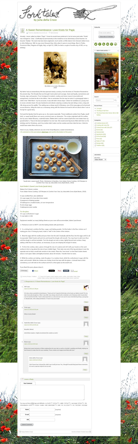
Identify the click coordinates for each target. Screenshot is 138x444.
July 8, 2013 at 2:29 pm (35, 360)
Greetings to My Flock (102, 110)
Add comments (54, 32)
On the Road (99, 136)
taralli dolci (76, 278)
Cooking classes (100, 123)
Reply (86, 302)
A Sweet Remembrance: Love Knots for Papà (50, 30)
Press (98, 138)
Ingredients (99, 134)
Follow (25, 270)
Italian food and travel (60, 278)
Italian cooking (45, 278)
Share (36, 271)
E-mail (27, 414)
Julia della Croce (38, 32)
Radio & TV (99, 141)
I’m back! (99, 108)
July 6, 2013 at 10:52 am (31, 344)
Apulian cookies (50, 276)
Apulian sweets (58, 276)
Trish (25, 307)
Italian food (52, 278)
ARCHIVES (97, 157)
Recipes (29, 276)
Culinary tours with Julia (103, 127)
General (24, 276)
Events (98, 130)
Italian (75, 276)
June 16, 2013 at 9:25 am (31, 325)
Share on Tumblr (66, 271)
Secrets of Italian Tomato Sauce (80, 432)
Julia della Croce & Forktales (38, 440)
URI (28, 419)
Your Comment (28, 383)
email (75, 271)
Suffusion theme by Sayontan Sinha (110, 441)
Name (27, 409)
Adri (25, 286)
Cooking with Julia (101, 125)
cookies (64, 276)
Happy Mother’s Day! (27, 432)
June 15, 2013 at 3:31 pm (31, 309)
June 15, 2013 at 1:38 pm (31, 288)
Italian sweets (69, 278)
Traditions (34, 276)
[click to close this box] (118, 27)
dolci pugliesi (70, 276)
